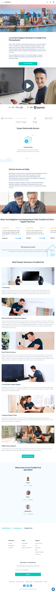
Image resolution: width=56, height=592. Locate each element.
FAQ (36, 545)
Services (10, 543)
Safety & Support (29, 581)
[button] (53, 589)
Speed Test (37, 547)
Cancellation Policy (38, 581)
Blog (36, 549)
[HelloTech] (8, 2)
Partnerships (25, 543)
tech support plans (40, 49)
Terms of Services (20, 581)
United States (6, 528)
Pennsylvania (17, 528)
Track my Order (38, 543)
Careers (23, 545)
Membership (11, 545)
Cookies (45, 581)
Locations (10, 547)
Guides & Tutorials (39, 552)
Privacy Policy (12, 581)
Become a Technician (26, 547)
